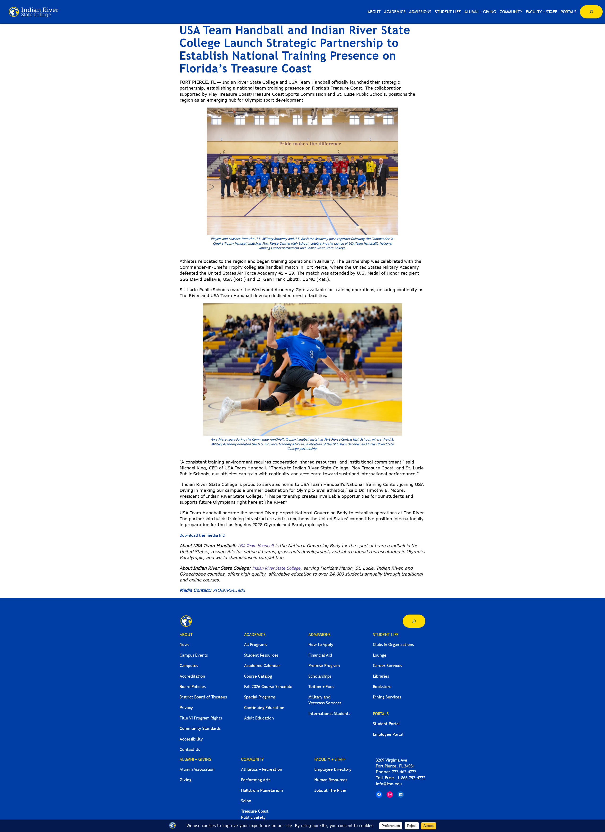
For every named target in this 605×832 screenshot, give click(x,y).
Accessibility (191, 739)
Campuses (189, 665)
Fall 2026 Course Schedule (268, 686)
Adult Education (259, 718)
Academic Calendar (262, 665)
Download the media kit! (204, 535)
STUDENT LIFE (386, 634)
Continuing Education (264, 707)
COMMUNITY (252, 759)
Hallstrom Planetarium (262, 790)
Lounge (379, 655)
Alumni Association (197, 769)
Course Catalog (258, 676)
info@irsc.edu (389, 783)
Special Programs (260, 697)
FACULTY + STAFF (330, 759)
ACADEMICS (255, 634)
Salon (246, 800)
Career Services (387, 665)
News (184, 644)
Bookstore (382, 686)
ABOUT (186, 634)
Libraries (381, 676)
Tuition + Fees (321, 686)
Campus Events (194, 655)
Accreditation (192, 676)
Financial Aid (320, 655)
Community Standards (200, 728)
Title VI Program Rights (201, 718)
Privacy (186, 707)
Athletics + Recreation (261, 769)
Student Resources (261, 655)
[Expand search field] (591, 11)
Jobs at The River (330, 790)
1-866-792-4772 (411, 777)
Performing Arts (255, 779)
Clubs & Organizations (393, 644)
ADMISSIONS (319, 634)
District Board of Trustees (203, 697)
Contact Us (190, 749)
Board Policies (193, 686)
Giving (185, 779)
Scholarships (319, 676)
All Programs (255, 644)
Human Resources (330, 779)
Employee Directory (332, 769)
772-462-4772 (404, 772)
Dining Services (387, 697)
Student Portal (386, 723)
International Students (329, 713)
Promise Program (324, 665)
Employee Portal (388, 734)
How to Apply (320, 644)
